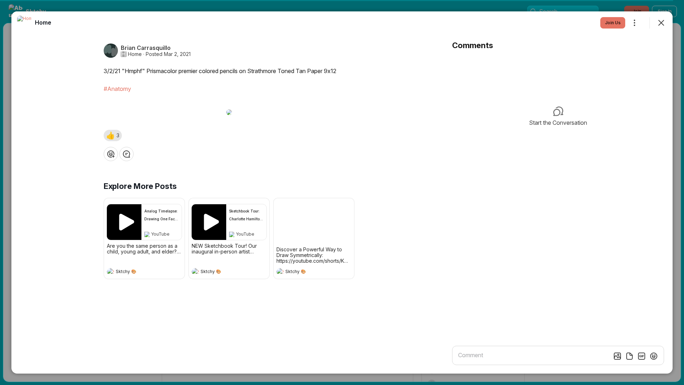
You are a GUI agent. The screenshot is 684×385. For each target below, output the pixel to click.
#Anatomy (117, 88)
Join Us (613, 22)
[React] (111, 154)
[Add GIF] (641, 356)
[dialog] (342, 192)
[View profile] (110, 271)
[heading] (137, 272)
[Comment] (126, 154)
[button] (113, 135)
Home (135, 54)
